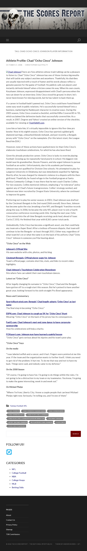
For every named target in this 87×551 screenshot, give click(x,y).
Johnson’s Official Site (16, 249)
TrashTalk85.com (36, 123)
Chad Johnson (13, 411)
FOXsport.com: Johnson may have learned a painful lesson (34, 334)
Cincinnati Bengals (55, 418)
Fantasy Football (16, 406)
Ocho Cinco (60, 422)
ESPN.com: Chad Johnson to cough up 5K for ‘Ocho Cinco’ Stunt (36, 313)
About (8, 515)
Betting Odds (18, 487)
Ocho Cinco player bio (16, 426)
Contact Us (10, 520)
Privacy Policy (11, 525)
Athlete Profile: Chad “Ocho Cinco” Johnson (34, 60)
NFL (25, 406)
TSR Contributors (13, 534)
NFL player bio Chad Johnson (41, 422)
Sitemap (9, 529)
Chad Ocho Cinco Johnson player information (26, 418)
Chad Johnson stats (16, 415)
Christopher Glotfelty (36, 65)
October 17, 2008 (14, 65)
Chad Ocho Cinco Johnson (37, 415)
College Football (19, 473)
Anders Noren (69, 544)
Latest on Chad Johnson (17, 422)
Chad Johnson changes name (34, 411)
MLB (14, 484)
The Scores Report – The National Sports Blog (32, 544)
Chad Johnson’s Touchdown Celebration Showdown (31, 269)
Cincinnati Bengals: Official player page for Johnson (31, 257)
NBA (14, 476)
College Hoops (18, 480)
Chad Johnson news (56, 411)
